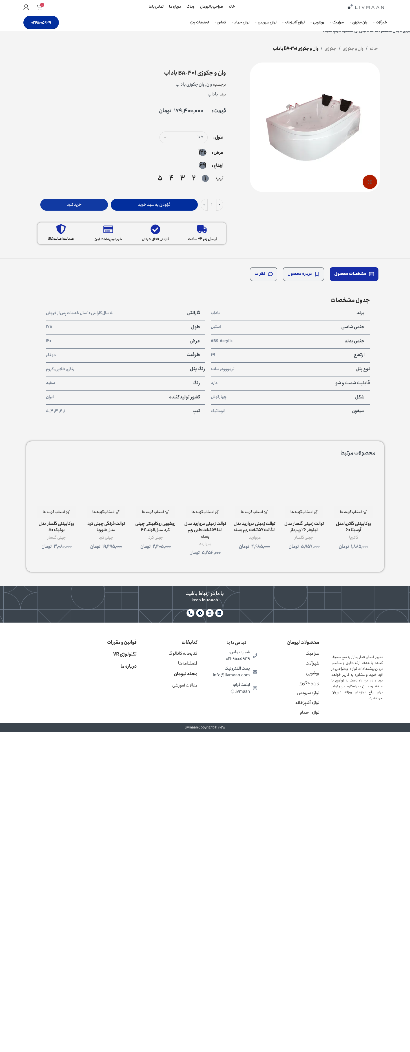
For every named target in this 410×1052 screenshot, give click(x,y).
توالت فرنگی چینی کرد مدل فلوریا (106, 526)
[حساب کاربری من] (26, 7)
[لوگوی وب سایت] (366, 6)
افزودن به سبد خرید (154, 204)
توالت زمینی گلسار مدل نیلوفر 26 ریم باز (304, 526)
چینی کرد (155, 537)
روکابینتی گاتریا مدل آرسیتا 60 (353, 526)
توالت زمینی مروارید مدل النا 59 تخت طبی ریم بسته (205, 530)
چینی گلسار (304, 537)
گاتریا (353, 537)
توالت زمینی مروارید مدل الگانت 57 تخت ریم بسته (254, 526)
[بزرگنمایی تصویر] (370, 182)
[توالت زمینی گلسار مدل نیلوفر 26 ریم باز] (304, 484)
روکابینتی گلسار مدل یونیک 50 (56, 526)
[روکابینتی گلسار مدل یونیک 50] (57, 484)
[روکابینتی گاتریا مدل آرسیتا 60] (354, 484)
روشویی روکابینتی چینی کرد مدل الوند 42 (155, 526)
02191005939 (41, 22)
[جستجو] (47, 7)
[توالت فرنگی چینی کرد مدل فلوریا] (106, 484)
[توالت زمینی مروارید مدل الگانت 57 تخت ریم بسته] (254, 484)
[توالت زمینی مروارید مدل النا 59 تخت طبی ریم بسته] (205, 484)
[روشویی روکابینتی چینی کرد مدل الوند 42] (156, 484)
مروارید (255, 537)
